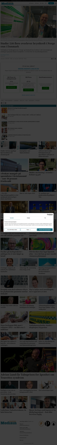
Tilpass (27, 229)
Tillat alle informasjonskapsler (45, 229)
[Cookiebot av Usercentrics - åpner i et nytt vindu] (48, 215)
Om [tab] (45, 217)
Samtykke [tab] (12, 217)
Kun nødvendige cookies (12, 229)
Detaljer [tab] (28, 217)
